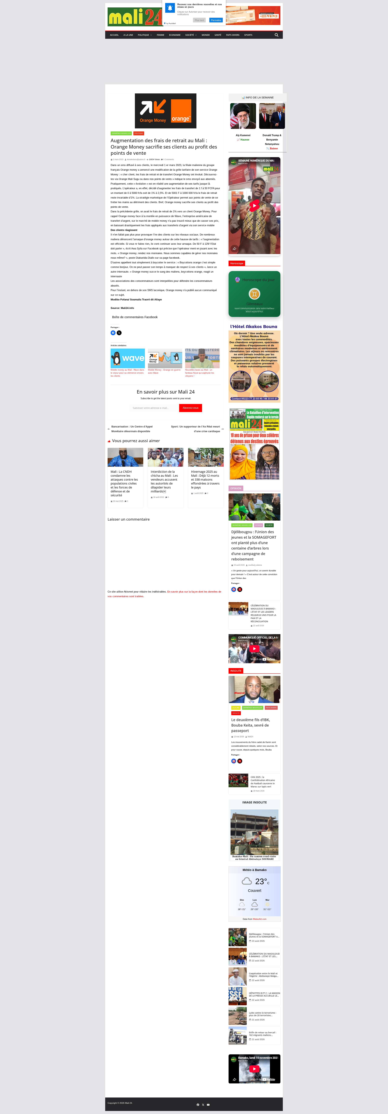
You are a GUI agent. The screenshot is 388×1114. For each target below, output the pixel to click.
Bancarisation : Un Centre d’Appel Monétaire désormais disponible (132, 429)
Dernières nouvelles (121, 133)
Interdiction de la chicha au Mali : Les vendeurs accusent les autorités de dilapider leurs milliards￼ (164, 481)
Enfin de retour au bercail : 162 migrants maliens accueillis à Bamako (262, 1033)
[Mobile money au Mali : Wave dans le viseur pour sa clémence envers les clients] (128, 358)
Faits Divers (232, 34)
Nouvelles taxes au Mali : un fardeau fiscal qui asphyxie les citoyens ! (199, 373)
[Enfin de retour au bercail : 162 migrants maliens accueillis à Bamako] (238, 1035)
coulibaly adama (255, 565)
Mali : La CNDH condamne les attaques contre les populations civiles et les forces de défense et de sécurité (124, 483)
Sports (248, 34)
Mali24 (250, 737)
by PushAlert (171, 23)
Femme (160, 34)
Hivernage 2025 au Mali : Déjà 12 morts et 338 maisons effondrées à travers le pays (205, 479)
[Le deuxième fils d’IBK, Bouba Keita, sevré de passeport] (254, 689)
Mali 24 (128, 1103)
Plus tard (199, 20)
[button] (150, 35)
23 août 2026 (258, 941)
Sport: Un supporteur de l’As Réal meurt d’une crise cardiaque (195, 429)
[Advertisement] (194, 61)
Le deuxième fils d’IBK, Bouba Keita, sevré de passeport (250, 725)
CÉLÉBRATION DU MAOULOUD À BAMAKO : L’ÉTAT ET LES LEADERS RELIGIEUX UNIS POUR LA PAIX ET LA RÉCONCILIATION (263, 613)
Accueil (114, 34)
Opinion (258, 525)
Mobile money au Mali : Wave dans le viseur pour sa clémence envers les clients (127, 373)
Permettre (216, 20)
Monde (206, 34)
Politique (143, 34)
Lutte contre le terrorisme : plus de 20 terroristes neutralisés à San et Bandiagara (262, 1014)
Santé (218, 34)
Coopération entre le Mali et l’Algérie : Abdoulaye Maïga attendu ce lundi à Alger (263, 974)
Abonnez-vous (190, 408)
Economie (175, 34)
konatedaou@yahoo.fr (136, 159)
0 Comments (168, 159)
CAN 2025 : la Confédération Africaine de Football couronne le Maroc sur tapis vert (263, 782)
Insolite (236, 713)
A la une (128, 34)
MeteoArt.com (259, 919)
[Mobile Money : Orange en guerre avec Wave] (165, 358)
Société (189, 34)
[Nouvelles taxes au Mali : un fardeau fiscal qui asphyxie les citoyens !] (202, 358)
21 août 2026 (258, 1019)
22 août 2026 (258, 960)
